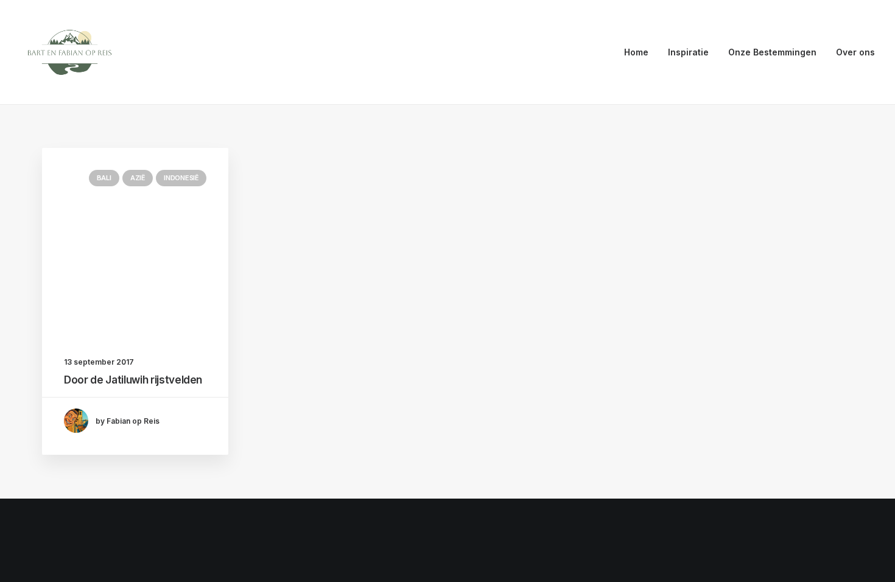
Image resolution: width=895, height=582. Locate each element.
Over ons (855, 52)
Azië (137, 178)
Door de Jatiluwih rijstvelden (133, 380)
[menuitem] (640, 52)
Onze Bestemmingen (772, 52)
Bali (104, 178)
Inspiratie (688, 52)
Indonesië (181, 178)
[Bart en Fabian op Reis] (69, 52)
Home (636, 52)
